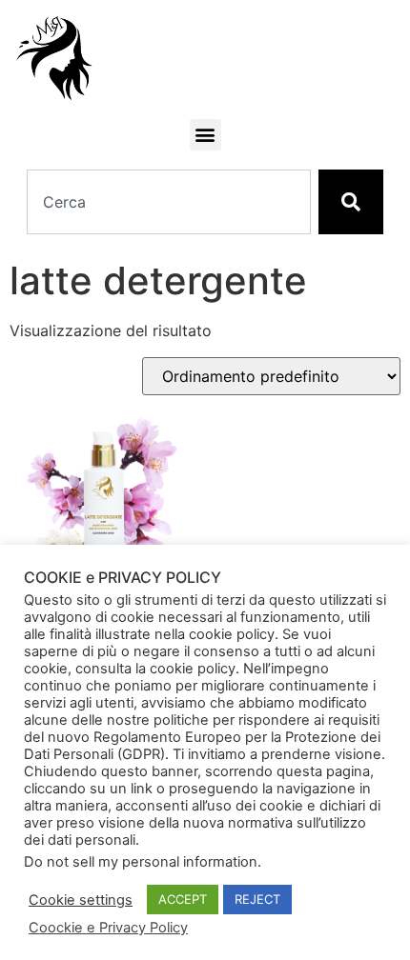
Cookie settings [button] (81, 900)
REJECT (257, 899)
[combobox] (169, 202)
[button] (205, 134)
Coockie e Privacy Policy (108, 927)
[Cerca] (350, 202)
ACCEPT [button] (182, 899)
